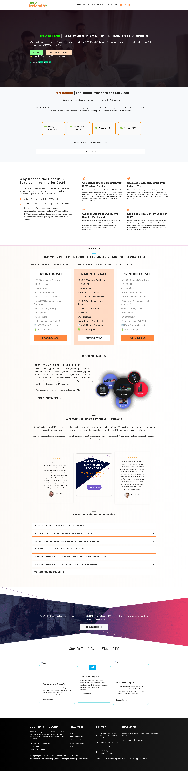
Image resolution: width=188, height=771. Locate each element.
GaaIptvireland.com (38, 749)
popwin (127, 759)
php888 (88, 759)
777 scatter (104, 759)
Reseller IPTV (83, 5)
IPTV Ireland (35, 746)
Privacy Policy (74, 733)
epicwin (112, 759)
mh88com (34, 759)
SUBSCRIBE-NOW (50, 338)
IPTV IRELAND (73, 756)
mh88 (41, 759)
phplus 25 (80, 759)
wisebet (149, 759)
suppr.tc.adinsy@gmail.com (108, 742)
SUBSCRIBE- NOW (138, 338)
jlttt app (95, 759)
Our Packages (97, 5)
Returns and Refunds (77, 740)
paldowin (120, 759)
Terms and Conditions (77, 743)
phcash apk (49, 759)
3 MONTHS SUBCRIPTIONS (59, 52)
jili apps (58, 759)
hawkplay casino (69, 759)
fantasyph (135, 759)
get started (90, 152)
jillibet (142, 759)
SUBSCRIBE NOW (94, 338)
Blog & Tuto (111, 5)
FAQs (71, 747)
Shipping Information (77, 737)
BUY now (36, 52)
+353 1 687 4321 (104, 747)
